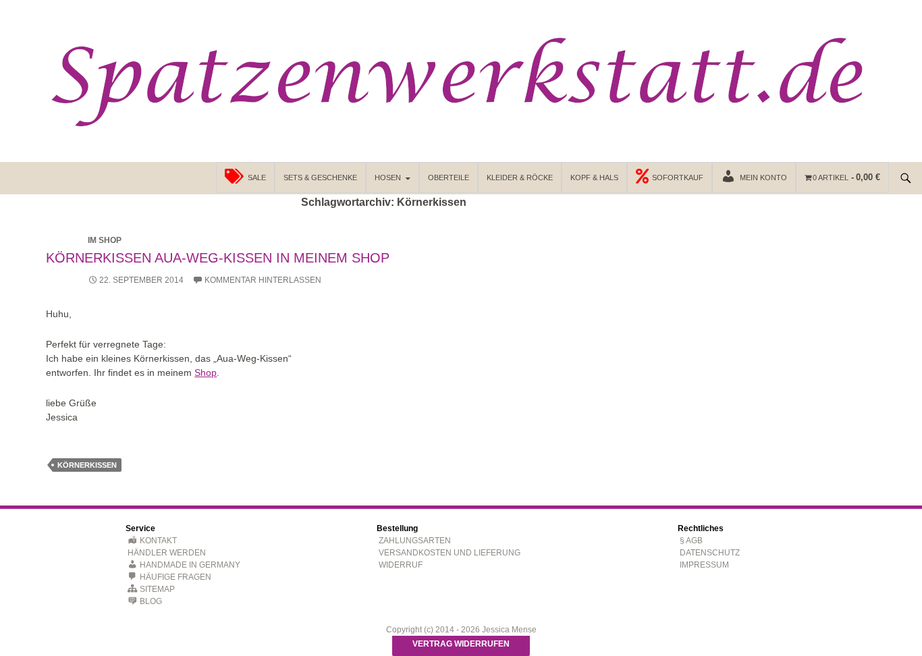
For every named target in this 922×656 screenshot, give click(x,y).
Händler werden (167, 552)
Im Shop (104, 240)
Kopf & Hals (594, 177)
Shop (205, 372)
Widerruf (401, 565)
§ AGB (691, 540)
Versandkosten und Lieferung (449, 552)
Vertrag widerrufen (461, 644)
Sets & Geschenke (320, 177)
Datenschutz (710, 552)
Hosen (388, 177)
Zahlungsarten (415, 540)
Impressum (704, 565)
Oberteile (448, 177)
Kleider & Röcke (520, 177)
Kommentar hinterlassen (263, 280)
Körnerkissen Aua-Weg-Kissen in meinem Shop (217, 257)
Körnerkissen (87, 465)
